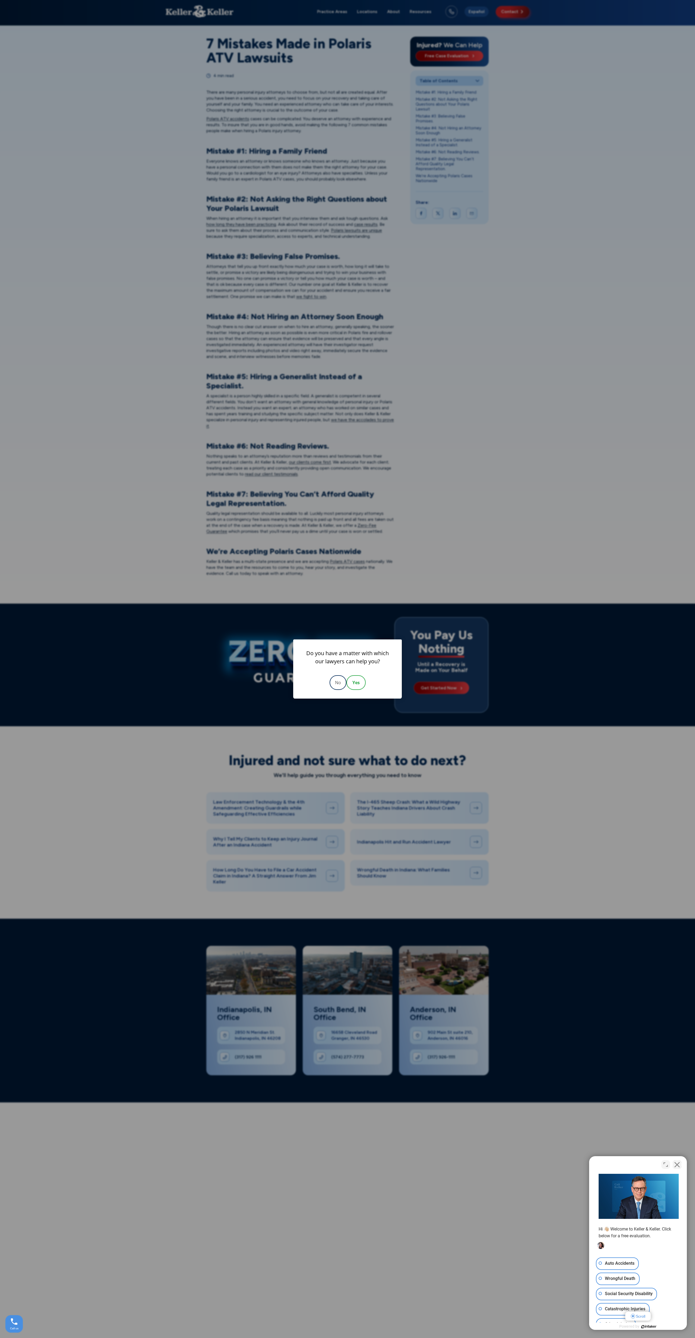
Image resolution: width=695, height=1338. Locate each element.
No (338, 683)
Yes (356, 683)
